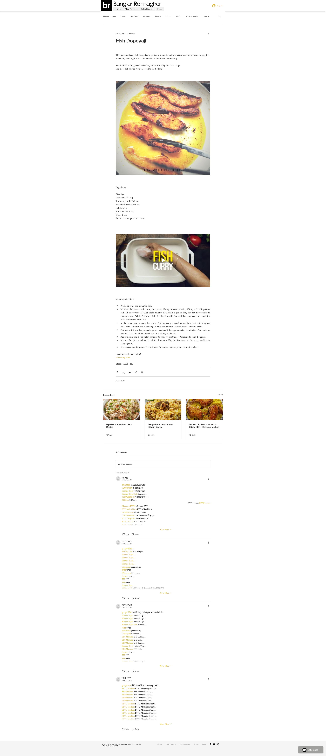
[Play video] (163, 260)
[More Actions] (208, 478)
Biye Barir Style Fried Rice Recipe (119, 425)
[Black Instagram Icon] (217, 744)
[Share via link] (136, 372)
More (205, 17)
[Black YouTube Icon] (214, 744)
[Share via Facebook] (117, 372)
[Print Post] (142, 372)
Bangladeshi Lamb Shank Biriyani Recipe (160, 425)
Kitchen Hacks (192, 17)
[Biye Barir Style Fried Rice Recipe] (121, 409)
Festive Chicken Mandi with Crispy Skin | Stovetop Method (204, 425)
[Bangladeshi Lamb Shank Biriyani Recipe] (163, 409)
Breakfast (134, 17)
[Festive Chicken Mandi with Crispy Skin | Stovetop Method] (204, 409)
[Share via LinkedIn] (129, 372)
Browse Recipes (109, 17)
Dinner (168, 17)
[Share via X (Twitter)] (123, 372)
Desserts (146, 17)
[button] (219, 17)
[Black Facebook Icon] (210, 744)
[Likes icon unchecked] (123, 534)
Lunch (123, 17)
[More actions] (208, 33)
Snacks (158, 17)
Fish (131, 363)
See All (220, 394)
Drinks (178, 17)
